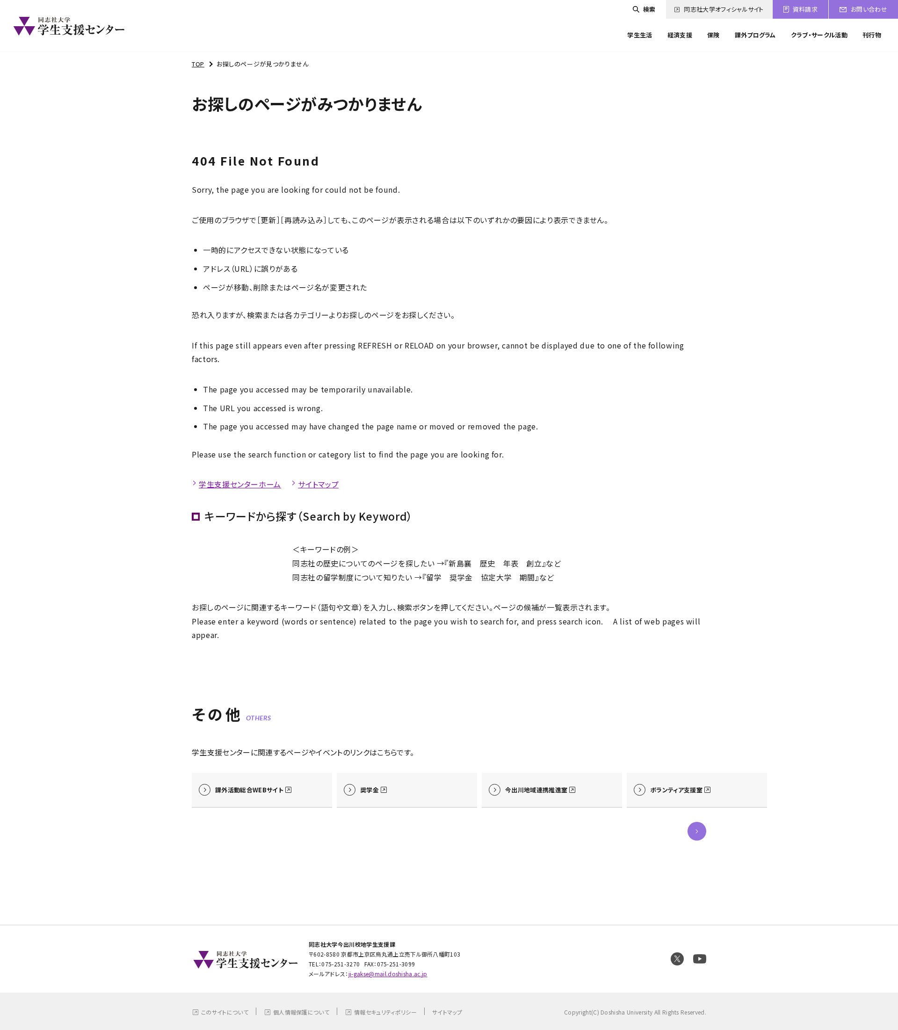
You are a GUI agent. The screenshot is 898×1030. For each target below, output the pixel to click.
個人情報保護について (301, 1012)
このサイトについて (224, 1012)
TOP (198, 63)
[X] (677, 958)
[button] (697, 831)
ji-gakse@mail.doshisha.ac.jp (387, 974)
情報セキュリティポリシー (385, 1012)
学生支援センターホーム (240, 484)
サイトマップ (318, 484)
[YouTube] (699, 958)
